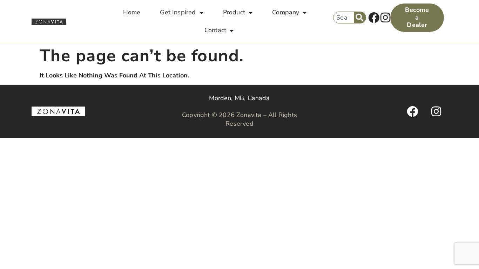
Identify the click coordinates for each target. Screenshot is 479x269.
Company (285, 12)
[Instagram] (385, 18)
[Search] (360, 17)
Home (132, 12)
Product (234, 12)
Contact (215, 30)
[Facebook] (374, 18)
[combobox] (343, 17)
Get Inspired (178, 12)
